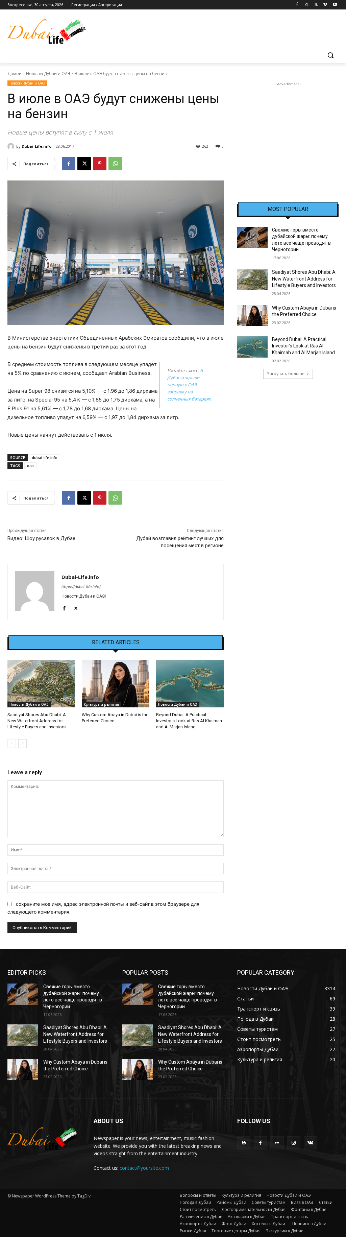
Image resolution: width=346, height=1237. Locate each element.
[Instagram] (307, 5)
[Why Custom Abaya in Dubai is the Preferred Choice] (115, 683)
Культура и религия (101, 704)
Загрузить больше (285, 374)
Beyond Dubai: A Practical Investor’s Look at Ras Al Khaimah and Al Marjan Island (189, 720)
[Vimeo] (325, 5)
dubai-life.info (44, 457)
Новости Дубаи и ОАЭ (48, 73)
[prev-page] (11, 743)
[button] (330, 55)
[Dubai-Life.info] (11, 146)
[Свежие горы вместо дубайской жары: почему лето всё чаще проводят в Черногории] (252, 237)
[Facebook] (297, 5)
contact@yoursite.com (144, 1168)
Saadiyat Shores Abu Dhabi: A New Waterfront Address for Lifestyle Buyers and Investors (36, 720)
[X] (316, 5)
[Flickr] (276, 1142)
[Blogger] (243, 1142)
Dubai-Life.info (36, 146)
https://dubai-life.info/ (81, 586)
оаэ (30, 465)
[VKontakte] (310, 1142)
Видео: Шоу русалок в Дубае (41, 538)
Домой (14, 73)
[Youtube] (335, 5)
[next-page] (22, 743)
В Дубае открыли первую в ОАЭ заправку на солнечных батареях (189, 384)
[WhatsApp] (115, 163)
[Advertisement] (288, 130)
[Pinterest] (99, 163)
